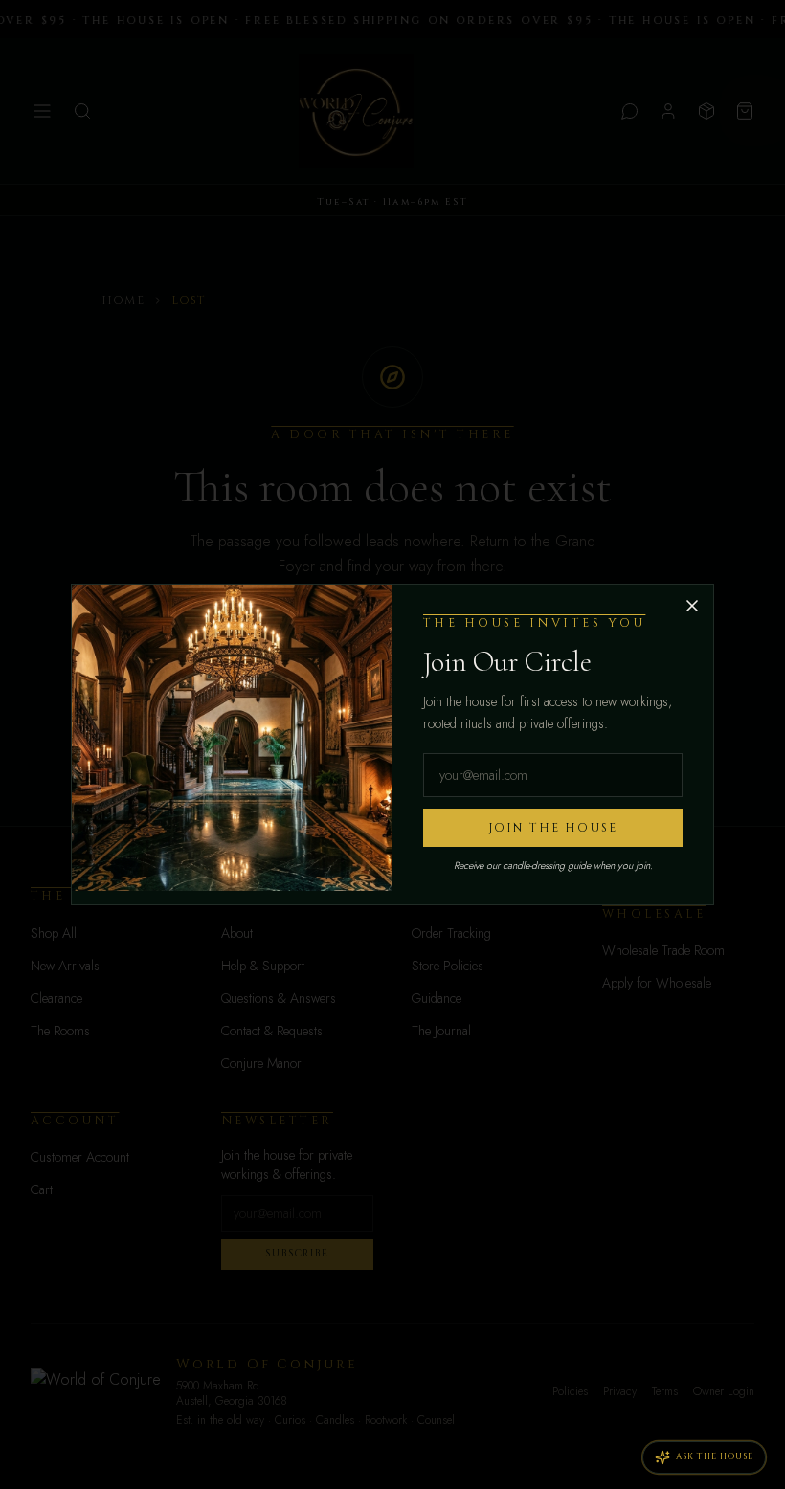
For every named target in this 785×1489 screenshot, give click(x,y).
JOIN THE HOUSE (552, 827)
